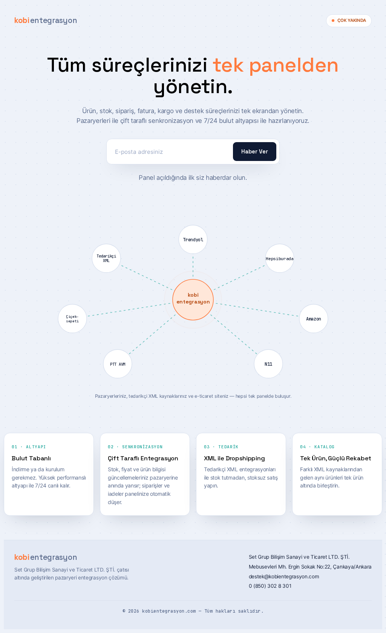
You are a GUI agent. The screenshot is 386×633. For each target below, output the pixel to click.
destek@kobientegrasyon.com (284, 576)
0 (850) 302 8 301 (270, 586)
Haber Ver (254, 151)
